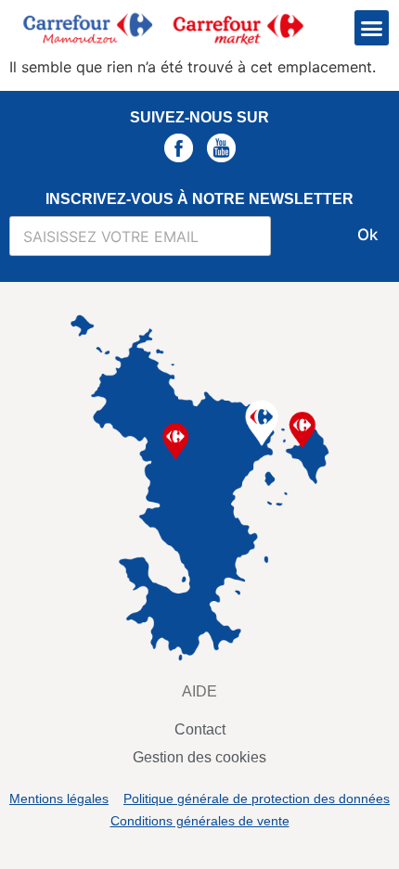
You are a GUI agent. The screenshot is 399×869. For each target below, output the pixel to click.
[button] (372, 27)
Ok (367, 234)
